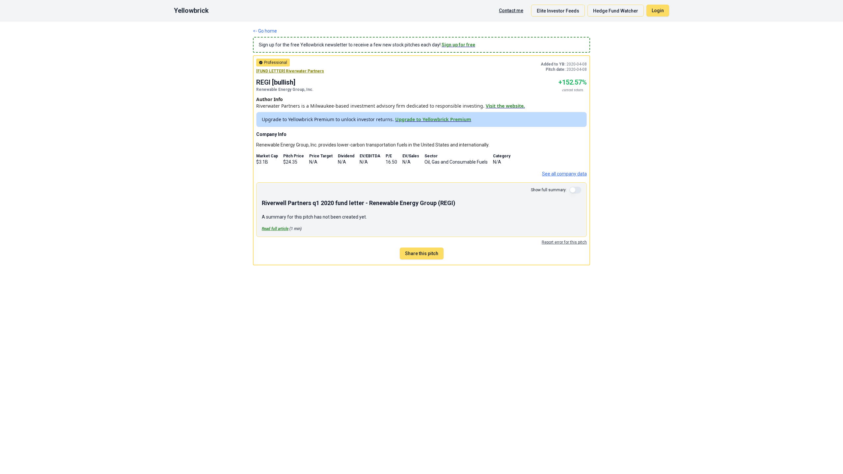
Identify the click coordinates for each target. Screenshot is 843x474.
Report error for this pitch (564, 242)
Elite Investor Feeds (558, 10)
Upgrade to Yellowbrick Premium (433, 119)
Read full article (275, 228)
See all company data (564, 173)
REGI (263, 82)
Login (658, 10)
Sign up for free (458, 44)
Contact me (511, 10)
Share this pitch (421, 253)
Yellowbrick (191, 10)
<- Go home (265, 31)
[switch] (575, 190)
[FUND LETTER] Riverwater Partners (290, 71)
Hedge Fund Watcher (615, 10)
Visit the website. (505, 106)
